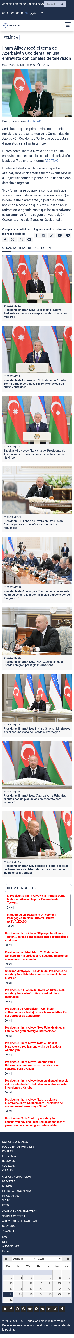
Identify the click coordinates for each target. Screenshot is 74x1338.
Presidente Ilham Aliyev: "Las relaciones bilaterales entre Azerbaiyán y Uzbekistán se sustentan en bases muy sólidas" (34, 1103)
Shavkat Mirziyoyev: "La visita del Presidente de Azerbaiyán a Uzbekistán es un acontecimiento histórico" (34, 454)
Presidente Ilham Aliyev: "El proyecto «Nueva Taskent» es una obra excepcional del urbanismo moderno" (35, 313)
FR (22, 13)
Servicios (8, 1226)
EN (12, 13)
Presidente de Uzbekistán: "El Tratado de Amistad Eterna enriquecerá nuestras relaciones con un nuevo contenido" (35, 384)
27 (40, 1294)
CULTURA (8, 1170)
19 (31, 1288)
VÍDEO (6, 1200)
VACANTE (8, 1230)
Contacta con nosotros (19, 1211)
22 (59, 1288)
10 (11, 1283)
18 (20, 1288)
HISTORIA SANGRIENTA (16, 1191)
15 (59, 1283)
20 (40, 1288)
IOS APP (7, 1251)
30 (69, 1294)
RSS (4, 1241)
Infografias (10, 1195)
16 (69, 1283)
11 (20, 1283)
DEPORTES (8, 1181)
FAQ (4, 1237)
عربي (32, 13)
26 (31, 1294)
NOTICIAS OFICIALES (15, 1141)
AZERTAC (34, 121)
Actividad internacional (20, 1221)
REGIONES (8, 1161)
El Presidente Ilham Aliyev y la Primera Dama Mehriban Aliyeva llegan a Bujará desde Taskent (36, 899)
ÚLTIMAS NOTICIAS (21, 888)
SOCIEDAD (8, 1165)
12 (31, 1283)
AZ (3, 13)
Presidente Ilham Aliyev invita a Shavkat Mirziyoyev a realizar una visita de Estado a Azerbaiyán (37, 730)
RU (8, 13)
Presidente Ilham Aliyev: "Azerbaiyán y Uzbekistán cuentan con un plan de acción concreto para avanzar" (36, 799)
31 (11, 1299)
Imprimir (31, 64)
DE (17, 13)
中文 (40, 13)
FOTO (5, 1205)
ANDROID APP (10, 1246)
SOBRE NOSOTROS (13, 1216)
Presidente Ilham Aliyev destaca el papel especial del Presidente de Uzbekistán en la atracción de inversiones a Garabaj (36, 869)
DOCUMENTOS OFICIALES (18, 1146)
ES (26, 13)
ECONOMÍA (9, 1156)
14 (50, 1283)
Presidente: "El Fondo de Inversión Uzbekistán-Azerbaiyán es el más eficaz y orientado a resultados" (34, 524)
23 (69, 1288)
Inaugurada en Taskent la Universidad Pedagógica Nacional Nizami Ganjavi (31, 918)
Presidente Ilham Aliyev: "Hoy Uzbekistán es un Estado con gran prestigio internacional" (34, 663)
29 (59, 1294)
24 (11, 1294)
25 (20, 1294)
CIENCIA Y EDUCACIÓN (16, 1176)
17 (11, 1288)
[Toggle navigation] (66, 25)
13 (40, 1283)
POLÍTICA (11, 37)
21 (50, 1288)
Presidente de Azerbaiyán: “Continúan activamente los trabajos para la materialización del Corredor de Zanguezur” (37, 595)
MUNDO (7, 1186)
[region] (38, 1011)
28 (50, 1294)
